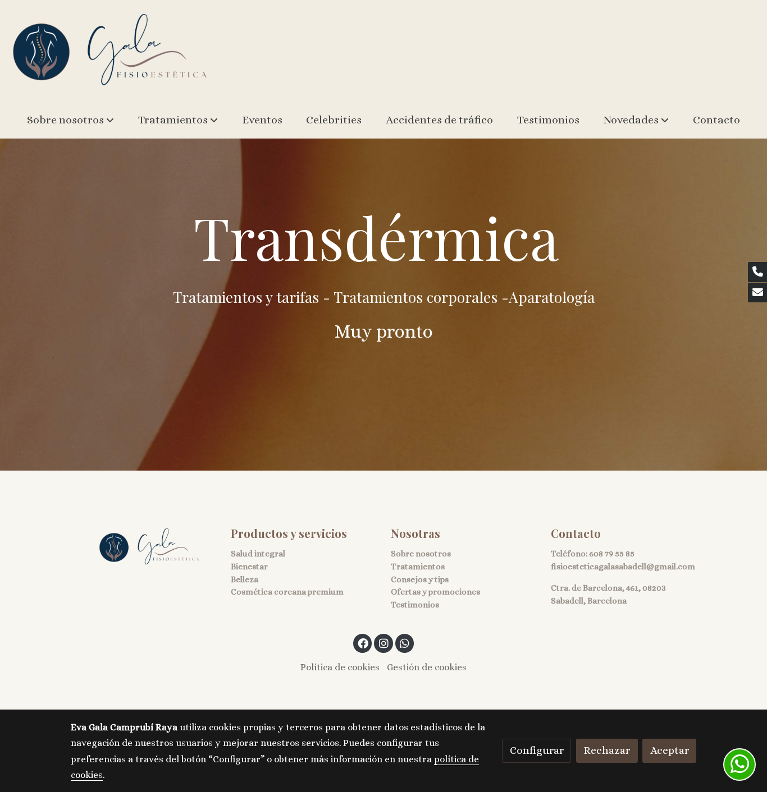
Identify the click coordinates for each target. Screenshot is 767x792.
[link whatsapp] (404, 642)
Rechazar (606, 750)
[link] (110, 51)
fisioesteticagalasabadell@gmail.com (623, 566)
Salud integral (258, 554)
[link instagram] (383, 642)
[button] (70, 120)
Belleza (244, 579)
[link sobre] (143, 547)
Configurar (537, 750)
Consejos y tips (420, 579)
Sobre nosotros (421, 554)
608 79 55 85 (611, 554)
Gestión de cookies (427, 667)
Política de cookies (340, 667)
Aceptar (669, 750)
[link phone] (757, 272)
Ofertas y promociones (435, 592)
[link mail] (757, 293)
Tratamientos (418, 566)
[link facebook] (363, 642)
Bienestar (249, 566)
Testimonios (415, 605)
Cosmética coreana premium (287, 592)
